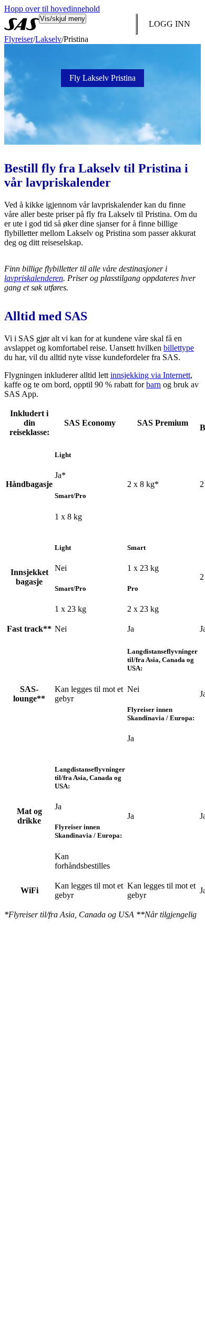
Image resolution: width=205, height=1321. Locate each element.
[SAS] (21, 24)
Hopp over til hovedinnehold (52, 8)
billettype (178, 347)
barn (153, 384)
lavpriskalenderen (33, 278)
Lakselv (48, 39)
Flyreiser (18, 39)
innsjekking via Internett (150, 375)
